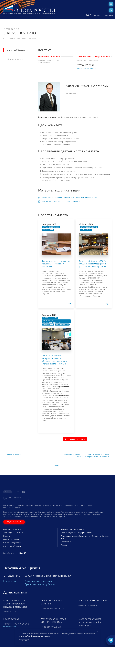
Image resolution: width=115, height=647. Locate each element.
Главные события (50, 318)
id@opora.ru (9, 581)
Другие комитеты (15, 59)
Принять (24, 641)
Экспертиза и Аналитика (12, 546)
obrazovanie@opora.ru (86, 68)
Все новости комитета (75, 439)
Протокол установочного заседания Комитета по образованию (69, 198)
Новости (6, 536)
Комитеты (32, 39)
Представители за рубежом (40, 584)
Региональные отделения (38, 581)
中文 (23, 492)
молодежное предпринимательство (52, 321)
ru (111, 10)
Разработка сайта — (13, 553)
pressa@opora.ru (9, 626)
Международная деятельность (72, 529)
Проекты (64, 545)
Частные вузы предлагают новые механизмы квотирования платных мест (56, 264)
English (16, 492)
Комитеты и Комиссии (17, 39)
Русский (7, 492)
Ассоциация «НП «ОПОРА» (13, 533)
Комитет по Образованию (17, 50)
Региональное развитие (12, 543)
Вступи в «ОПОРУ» (14, 522)
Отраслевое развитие (51, 227)
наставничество (62, 324)
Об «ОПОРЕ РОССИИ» (12, 529)
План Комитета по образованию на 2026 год (61, 201)
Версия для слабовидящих (101, 15)
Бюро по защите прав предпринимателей (76, 533)
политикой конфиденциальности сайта (34, 636)
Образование (48, 230)
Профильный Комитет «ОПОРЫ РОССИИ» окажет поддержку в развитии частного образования (93, 264)
